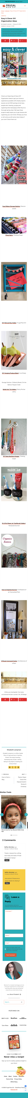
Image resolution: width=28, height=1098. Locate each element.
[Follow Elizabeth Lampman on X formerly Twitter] (12, 767)
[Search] (21, 1002)
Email (7, 943)
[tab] (12, 835)
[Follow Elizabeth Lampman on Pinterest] (18, 767)
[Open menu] (25, 6)
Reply (7, 860)
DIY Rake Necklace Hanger (11, 456)
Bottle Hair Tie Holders (9, 389)
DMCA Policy (14, 1082)
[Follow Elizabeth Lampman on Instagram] (15, 767)
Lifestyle (3, 15)
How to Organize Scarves (9, 589)
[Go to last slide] (2, 814)
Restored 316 (14, 1089)
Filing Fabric (9, 235)
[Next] (26, 814)
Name (7, 935)
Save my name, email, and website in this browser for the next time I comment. (14, 949)
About (10, 1076)
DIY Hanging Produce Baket (10, 373)
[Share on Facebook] (5, 40)
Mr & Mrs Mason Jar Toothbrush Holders (13, 523)
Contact (15, 1076)
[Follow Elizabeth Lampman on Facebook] (9, 767)
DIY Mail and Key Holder (9, 323)
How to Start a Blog (6, 777)
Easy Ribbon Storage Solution (11, 206)
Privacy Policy (18, 1079)
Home (5, 1076)
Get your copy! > (14, 1)
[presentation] (13, 812)
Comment (8, 911)
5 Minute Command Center (9, 661)
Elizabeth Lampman (7, 24)
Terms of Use (9, 1079)
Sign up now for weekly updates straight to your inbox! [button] (14, 1062)
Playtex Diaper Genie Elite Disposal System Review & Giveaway (21, 780)
